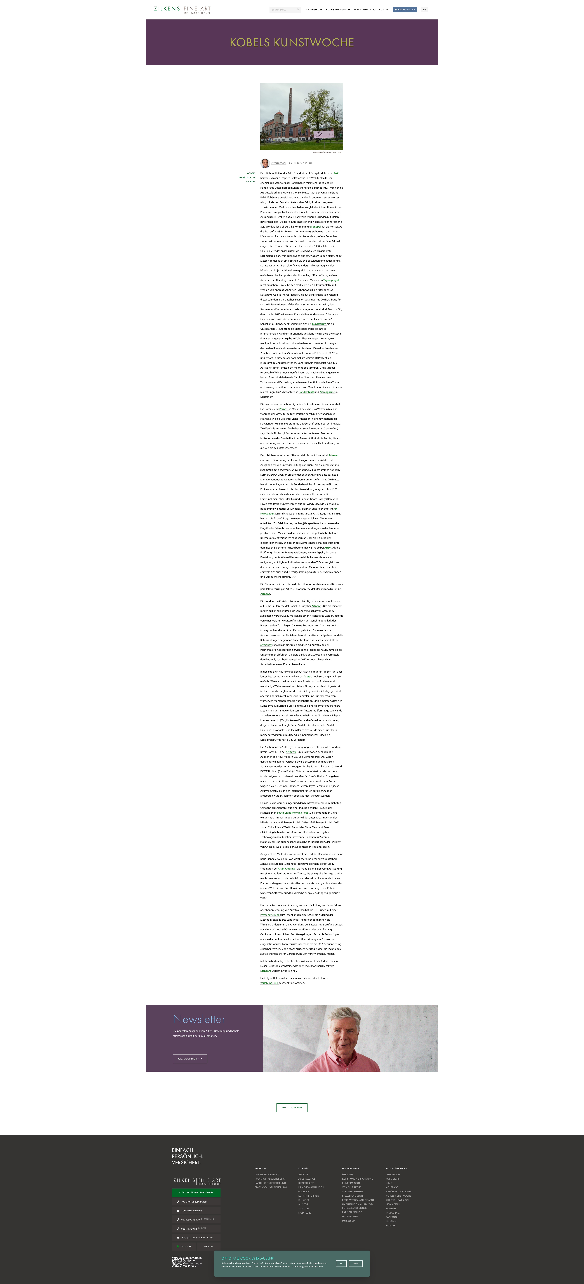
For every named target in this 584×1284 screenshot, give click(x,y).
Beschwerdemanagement (358, 1200)
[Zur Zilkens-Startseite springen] (181, 9)
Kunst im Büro (351, 1183)
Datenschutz (350, 1216)
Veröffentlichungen (399, 1191)
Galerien (303, 1191)
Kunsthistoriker (308, 1195)
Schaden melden (352, 1191)
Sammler (303, 1208)
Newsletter (393, 1204)
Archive (303, 1174)
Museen (303, 1204)
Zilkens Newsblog (397, 1200)
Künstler (303, 1200)
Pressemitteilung (270, 914)
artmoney (266, 645)
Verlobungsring (269, 983)
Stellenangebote (352, 1195)
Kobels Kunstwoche (398, 1195)
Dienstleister (306, 1183)
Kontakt (384, 9)
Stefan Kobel (278, 163)
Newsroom (393, 1174)
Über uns (347, 1174)
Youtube (391, 1208)
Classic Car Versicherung (271, 1187)
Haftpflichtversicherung (270, 1183)
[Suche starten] (298, 10)
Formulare (393, 1178)
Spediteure (304, 1212)
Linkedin (391, 1221)
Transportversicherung (270, 1178)
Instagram (393, 1212)
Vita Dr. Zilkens (351, 1187)
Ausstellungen (307, 1178)
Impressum (348, 1220)
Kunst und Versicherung (358, 1178)
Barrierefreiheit (352, 1212)
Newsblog (364, 9)
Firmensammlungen (311, 1187)
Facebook (392, 1217)
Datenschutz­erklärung (263, 1266)
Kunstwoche (338, 9)
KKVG (389, 1183)
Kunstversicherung (267, 1174)
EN (424, 9)
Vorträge (392, 1187)
